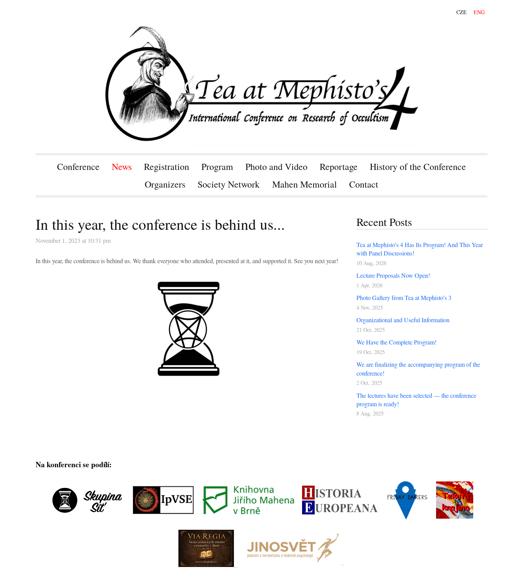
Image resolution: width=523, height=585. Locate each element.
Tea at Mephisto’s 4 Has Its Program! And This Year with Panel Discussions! (419, 249)
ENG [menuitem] (479, 12)
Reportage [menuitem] (339, 166)
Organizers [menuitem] (165, 184)
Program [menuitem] (217, 166)
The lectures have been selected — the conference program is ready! (416, 399)
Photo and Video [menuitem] (276, 166)
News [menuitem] (122, 166)
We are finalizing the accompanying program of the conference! (418, 368)
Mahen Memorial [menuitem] (304, 184)
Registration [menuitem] (166, 166)
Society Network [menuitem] (229, 184)
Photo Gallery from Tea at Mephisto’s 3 (403, 297)
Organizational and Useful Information (402, 320)
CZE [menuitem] (461, 12)
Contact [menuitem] (363, 184)
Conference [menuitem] (78, 166)
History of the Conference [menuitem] (418, 166)
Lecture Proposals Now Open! (393, 275)
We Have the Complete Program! (396, 342)
